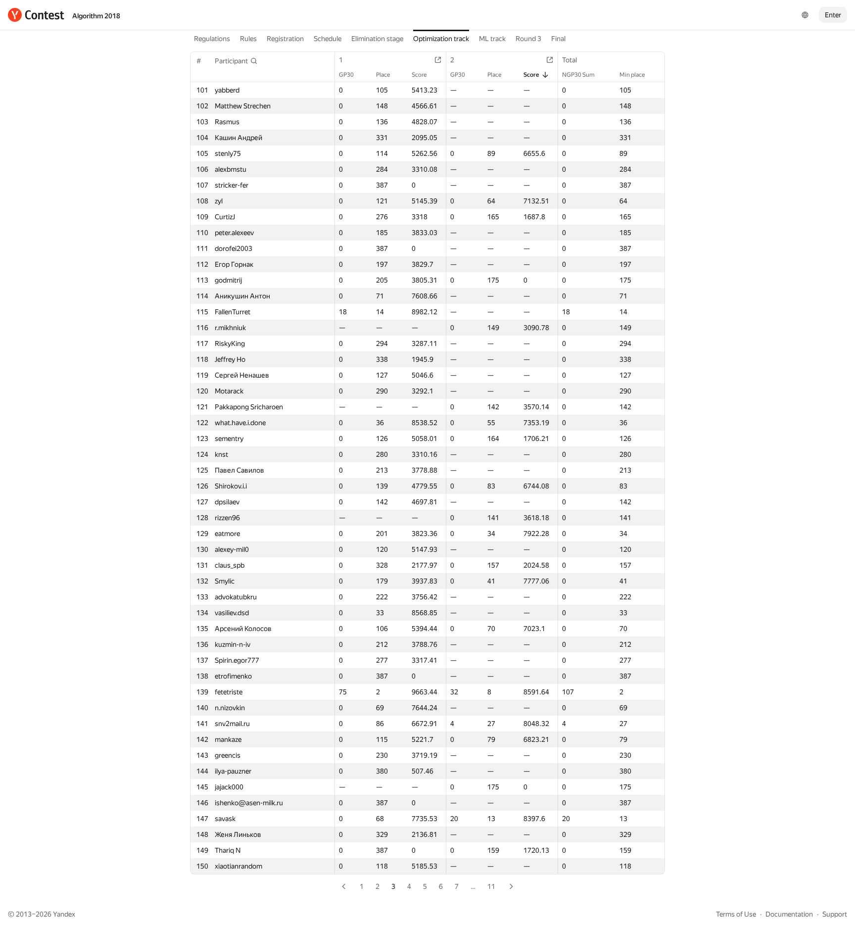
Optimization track (441, 39)
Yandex (64, 914)
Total (569, 60)
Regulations (212, 39)
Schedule (327, 39)
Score (419, 74)
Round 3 (528, 39)
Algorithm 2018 (96, 16)
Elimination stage (377, 39)
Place (383, 74)
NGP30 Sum (578, 74)
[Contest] (36, 15)
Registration (285, 39)
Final (558, 39)
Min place (632, 74)
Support (834, 914)
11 (491, 886)
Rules (248, 39)
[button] (236, 61)
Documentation (789, 914)
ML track (492, 39)
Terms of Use (736, 914)
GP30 (346, 74)
